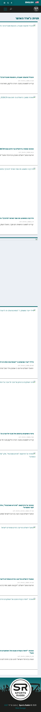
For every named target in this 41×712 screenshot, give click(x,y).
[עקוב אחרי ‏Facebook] (11, 3)
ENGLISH (29, 2)
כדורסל (23, 81)
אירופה (22, 511)
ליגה (19, 81)
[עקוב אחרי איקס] (8, 3)
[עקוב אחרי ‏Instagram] (4, 3)
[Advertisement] (20, 281)
